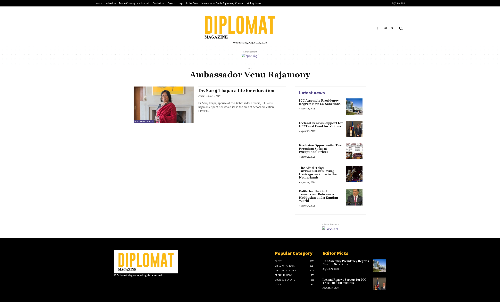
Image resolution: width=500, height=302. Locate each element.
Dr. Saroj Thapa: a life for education (236, 90)
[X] (392, 28)
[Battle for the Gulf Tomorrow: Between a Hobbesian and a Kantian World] (354, 197)
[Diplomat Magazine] (249, 27)
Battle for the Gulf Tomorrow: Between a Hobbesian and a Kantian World (318, 196)
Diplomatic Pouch (144, 121)
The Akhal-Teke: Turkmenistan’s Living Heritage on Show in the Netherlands (318, 173)
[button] (400, 28)
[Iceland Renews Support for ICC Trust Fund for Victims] (354, 129)
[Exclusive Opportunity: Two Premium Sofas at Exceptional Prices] (354, 151)
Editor (201, 96)
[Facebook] (377, 28)
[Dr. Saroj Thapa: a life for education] (164, 105)
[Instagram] (385, 28)
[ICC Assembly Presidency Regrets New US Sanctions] (354, 106)
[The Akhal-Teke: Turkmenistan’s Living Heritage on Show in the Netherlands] (354, 174)
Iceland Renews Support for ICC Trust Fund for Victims (321, 124)
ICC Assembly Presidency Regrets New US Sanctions (319, 102)
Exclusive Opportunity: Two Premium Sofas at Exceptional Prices (320, 149)
